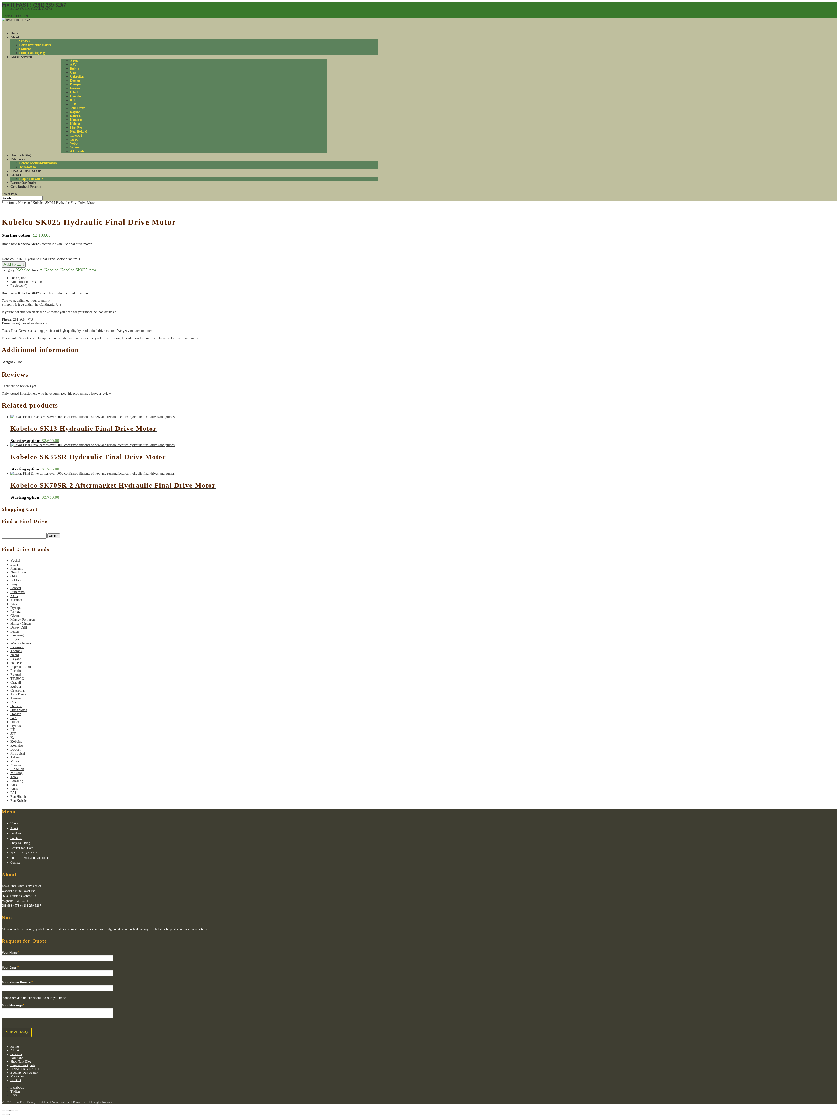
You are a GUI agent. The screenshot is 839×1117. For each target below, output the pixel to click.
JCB (73, 104)
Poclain (15, 671)
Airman (75, 61)
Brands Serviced (21, 57)
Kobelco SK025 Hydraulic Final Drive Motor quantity (39, 259)
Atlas (14, 789)
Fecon (14, 631)
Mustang (16, 773)
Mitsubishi (17, 753)
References (17, 159)
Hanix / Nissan (20, 623)
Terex (73, 139)
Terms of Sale (27, 167)
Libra (14, 564)
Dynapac (76, 84)
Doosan (75, 80)
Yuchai (15, 560)
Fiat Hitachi (18, 796)
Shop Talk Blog (20, 843)
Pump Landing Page (32, 53)
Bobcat (74, 68)
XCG (14, 596)
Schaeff (15, 588)
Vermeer (16, 600)
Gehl (13, 718)
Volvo (73, 143)
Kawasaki (17, 647)
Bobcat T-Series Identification (38, 163)
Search (53, 535)
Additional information (26, 282)
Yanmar (75, 147)
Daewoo (16, 706)
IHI (72, 100)
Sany (13, 584)
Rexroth (16, 674)
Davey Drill (18, 627)
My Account (18, 1076)
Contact (15, 862)
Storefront (9, 202)
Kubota (75, 123)
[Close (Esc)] (3, 1110)
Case (73, 72)
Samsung (16, 781)
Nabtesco (16, 663)
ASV (73, 64)
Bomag (15, 611)
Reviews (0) (18, 286)
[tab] (194, 278)
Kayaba (75, 112)
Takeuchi (76, 135)
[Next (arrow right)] (8, 1114)
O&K (14, 576)
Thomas (16, 651)
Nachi (14, 655)
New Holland (78, 131)
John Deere (77, 108)
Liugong (16, 639)
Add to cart (13, 264)
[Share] (8, 1110)
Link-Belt (76, 127)
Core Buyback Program (26, 186)
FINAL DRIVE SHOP (25, 171)
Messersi (16, 568)
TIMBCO (17, 678)
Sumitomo (17, 592)
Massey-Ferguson (22, 619)
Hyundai (75, 96)
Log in (22, 16)
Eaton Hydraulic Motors (35, 45)
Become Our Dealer (24, 1072)
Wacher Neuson (21, 643)
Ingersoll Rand (20, 667)
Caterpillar (77, 76)
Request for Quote (31, 179)
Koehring (17, 635)
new (92, 270)
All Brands (77, 151)
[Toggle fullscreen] (12, 1110)
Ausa (14, 785)
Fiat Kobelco (19, 800)
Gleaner (75, 88)
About (14, 37)
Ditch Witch (18, 710)
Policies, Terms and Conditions (29, 857)
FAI (13, 793)
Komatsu (76, 120)
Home (14, 823)
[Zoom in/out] (16, 1110)
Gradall (15, 682)
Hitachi (74, 92)
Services (24, 41)
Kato (13, 737)
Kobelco (75, 116)
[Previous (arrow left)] (3, 1114)
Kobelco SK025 (74, 270)
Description (18, 278)
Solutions (25, 49)
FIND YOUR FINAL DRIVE (31, 8)
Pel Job (15, 580)
